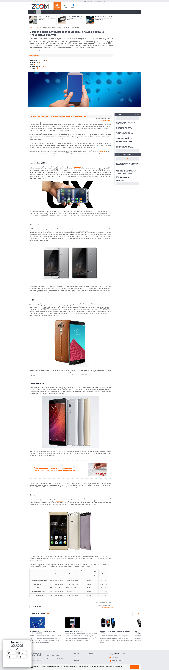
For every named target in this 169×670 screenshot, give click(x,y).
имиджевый (85, 501)
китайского (59, 232)
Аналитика (89, 1)
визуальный (107, 556)
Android (96, 485)
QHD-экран (33, 211)
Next (127, 150)
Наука (65, 7)
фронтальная (80, 311)
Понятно (134, 667)
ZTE (32, 229)
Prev (127, 118)
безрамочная (83, 231)
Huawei (43, 501)
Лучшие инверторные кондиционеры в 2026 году (124, 132)
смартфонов (33, 217)
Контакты (38, 660)
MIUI (38, 487)
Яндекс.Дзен (116, 660)
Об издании (32, 659)
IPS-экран (46, 487)
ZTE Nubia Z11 (33, 62)
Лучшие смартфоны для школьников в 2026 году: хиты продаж (47, 18)
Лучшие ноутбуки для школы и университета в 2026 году (126, 123)
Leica (88, 564)
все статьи (137, 114)
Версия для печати (105, 120)
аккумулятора (104, 307)
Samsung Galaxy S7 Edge (37, 60)
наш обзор (101, 151)
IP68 (70, 213)
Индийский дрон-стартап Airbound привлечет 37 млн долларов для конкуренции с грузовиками (127, 165)
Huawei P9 (32, 68)
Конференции (97, 1)
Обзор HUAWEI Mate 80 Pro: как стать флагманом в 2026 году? (74, 18)
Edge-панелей (50, 172)
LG (48, 370)
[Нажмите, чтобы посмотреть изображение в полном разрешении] (70, 207)
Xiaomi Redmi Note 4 (35, 66)
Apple (101, 168)
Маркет (105, 1)
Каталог (31, 12)
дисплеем (84, 374)
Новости (44, 12)
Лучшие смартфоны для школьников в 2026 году (124, 128)
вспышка (67, 288)
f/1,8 (60, 309)
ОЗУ (36, 292)
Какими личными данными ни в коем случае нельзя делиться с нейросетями (103, 18)
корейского (87, 167)
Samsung (56, 168)
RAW (68, 311)
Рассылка (115, 657)
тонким (100, 501)
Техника (57, 7)
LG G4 (31, 64)
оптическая (41, 288)
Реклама (39, 659)
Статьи (38, 12)
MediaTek (90, 485)
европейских (91, 483)
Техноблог (51, 12)
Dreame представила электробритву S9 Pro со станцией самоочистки (127, 179)
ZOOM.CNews (106, 602)
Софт (72, 7)
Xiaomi (64, 387)
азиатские (62, 499)
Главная (31, 27)
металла (94, 453)
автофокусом (74, 309)
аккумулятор (47, 483)
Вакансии (32, 660)
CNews (83, 1)
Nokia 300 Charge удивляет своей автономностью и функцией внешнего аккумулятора (126, 172)
